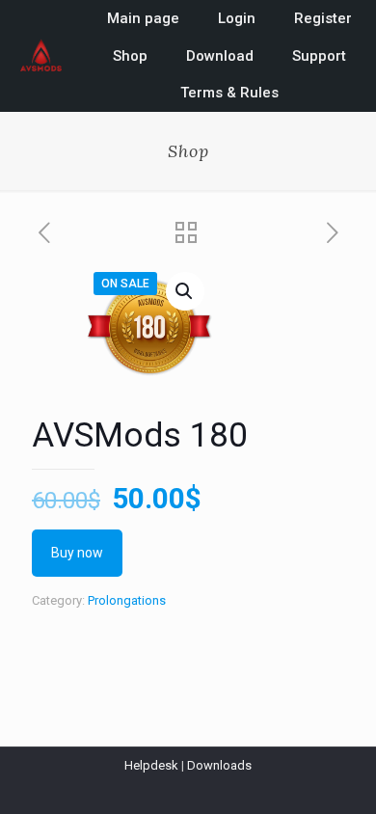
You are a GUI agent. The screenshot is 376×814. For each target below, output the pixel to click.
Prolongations (127, 600)
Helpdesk (151, 765)
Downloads (219, 765)
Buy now (77, 552)
